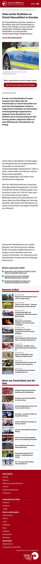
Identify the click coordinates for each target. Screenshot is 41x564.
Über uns (5, 480)
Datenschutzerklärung (10, 490)
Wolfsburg (6, 538)
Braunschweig (7, 515)
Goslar (4, 522)
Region (3, 10)
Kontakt (5, 477)
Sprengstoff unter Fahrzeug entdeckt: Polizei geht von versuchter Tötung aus (20, 272)
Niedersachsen (7, 544)
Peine (4, 528)
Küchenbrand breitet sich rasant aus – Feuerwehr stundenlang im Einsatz (18, 281)
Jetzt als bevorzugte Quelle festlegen (20, 85)
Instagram (6, 506)
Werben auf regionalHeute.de (12, 483)
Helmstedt (6, 525)
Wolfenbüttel (6, 534)
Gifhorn (5, 518)
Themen (5, 487)
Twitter (4, 509)
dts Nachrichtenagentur (13, 38)
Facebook (5, 502)
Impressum (6, 493)
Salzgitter (5, 531)
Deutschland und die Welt (11, 547)
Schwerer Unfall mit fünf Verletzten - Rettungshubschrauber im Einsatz (17, 277)
